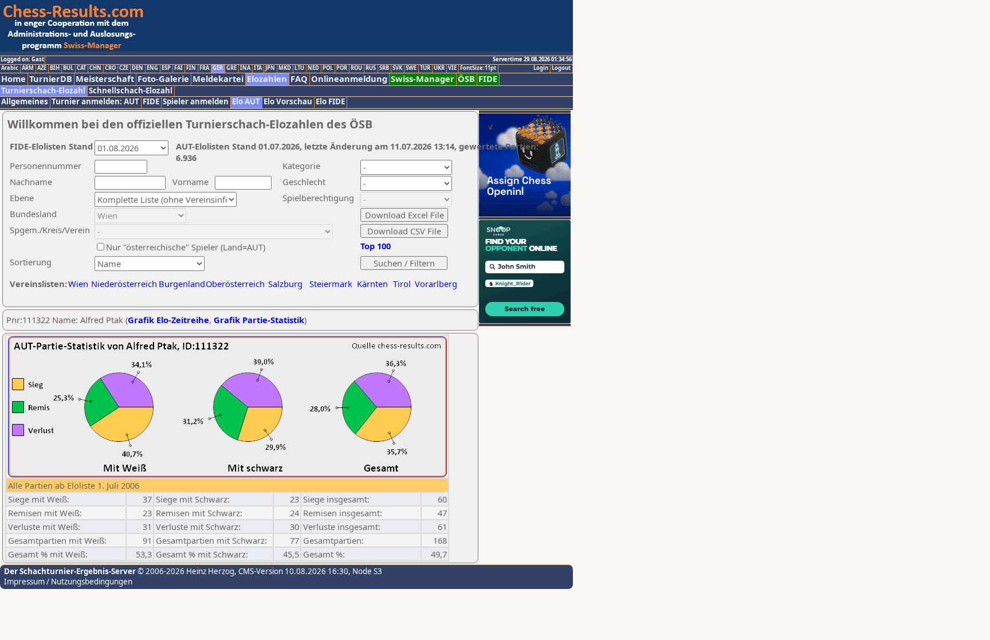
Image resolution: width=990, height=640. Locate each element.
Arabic (9, 68)
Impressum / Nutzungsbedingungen (68, 581)
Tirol (402, 283)
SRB (384, 68)
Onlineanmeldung (349, 78)
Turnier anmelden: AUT (95, 102)
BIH (55, 68)
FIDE (487, 78)
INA (245, 68)
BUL (68, 68)
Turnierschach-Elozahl (43, 91)
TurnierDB (50, 78)
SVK (397, 68)
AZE (41, 68)
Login (540, 68)
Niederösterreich (122, 283)
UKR (439, 68)
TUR (425, 68)
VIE (452, 68)
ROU (356, 68)
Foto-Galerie (163, 78)
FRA (204, 68)
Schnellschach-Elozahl (130, 91)
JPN (270, 68)
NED (313, 68)
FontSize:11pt (478, 68)
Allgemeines (24, 102)
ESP (166, 68)
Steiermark (330, 283)
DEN (137, 68)
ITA (258, 68)
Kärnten (372, 283)
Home (13, 78)
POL (328, 68)
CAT (81, 68)
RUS (371, 68)
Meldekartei (217, 78)
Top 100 (375, 246)
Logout (561, 68)
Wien (78, 283)
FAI (178, 68)
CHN (95, 68)
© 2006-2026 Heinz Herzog (185, 571)
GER (218, 68)
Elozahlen (267, 78)
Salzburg (285, 283)
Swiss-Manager (422, 78)
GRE (231, 68)
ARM (28, 68)
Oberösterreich (235, 283)
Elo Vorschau (288, 102)
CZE (123, 68)
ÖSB (466, 78)
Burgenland (182, 283)
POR (341, 68)
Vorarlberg (436, 283)
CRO (110, 68)
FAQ (299, 78)
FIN (191, 68)
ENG (152, 68)
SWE (411, 68)
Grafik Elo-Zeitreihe (168, 319)
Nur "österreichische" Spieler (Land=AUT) (185, 247)
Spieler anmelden (196, 102)
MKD (284, 68)
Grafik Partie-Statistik (259, 319)
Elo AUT (246, 102)
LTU (299, 68)
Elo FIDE (330, 102)
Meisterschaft (105, 78)
